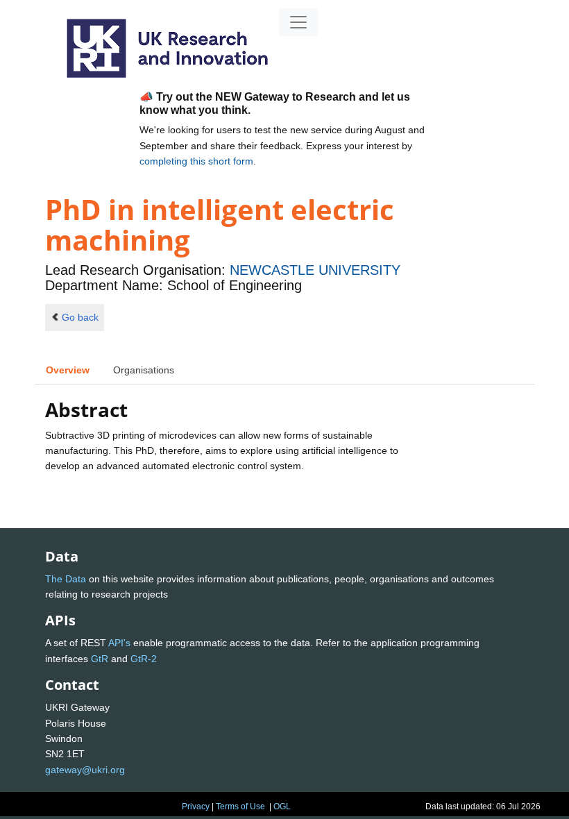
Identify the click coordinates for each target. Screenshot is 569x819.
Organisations (143, 369)
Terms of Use (240, 806)
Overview (68, 369)
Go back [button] (80, 317)
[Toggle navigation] (298, 22)
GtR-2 (143, 658)
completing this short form (196, 161)
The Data (65, 578)
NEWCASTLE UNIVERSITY (315, 270)
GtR (99, 658)
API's (119, 642)
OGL (282, 806)
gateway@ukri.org (85, 769)
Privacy (196, 806)
